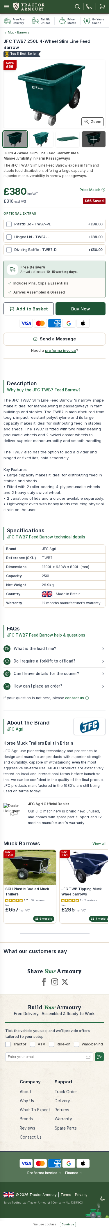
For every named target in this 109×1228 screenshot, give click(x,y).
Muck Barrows (18, 32)
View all (99, 843)
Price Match (90, 190)
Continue (68, 1224)
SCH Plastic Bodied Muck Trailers (27, 891)
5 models (46, 918)
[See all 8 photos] (94, 139)
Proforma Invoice (42, 1173)
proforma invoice (60, 350)
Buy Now (80, 309)
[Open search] (77, 6)
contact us (74, 698)
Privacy (81, 1194)
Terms (65, 1194)
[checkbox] (9, 224)
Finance (71, 1173)
